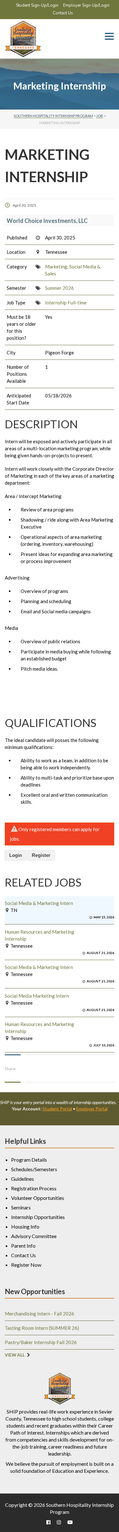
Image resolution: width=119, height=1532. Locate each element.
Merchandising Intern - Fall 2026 (39, 1313)
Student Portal (57, 1108)
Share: (10, 1068)
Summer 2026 (59, 288)
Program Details (29, 1160)
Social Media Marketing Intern (37, 996)
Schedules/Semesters (34, 1169)
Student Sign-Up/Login (37, 5)
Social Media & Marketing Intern (39, 903)
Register (41, 855)
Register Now (26, 1265)
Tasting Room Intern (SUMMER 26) (42, 1328)
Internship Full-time (66, 302)
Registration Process (33, 1188)
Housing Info (25, 1226)
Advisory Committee (33, 1236)
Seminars (21, 1207)
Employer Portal (92, 1108)
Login (15, 855)
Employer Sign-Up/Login (86, 5)
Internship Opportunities (38, 1217)
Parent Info (23, 1246)
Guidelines (22, 1179)
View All (15, 1354)
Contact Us (63, 13)
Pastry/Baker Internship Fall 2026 (41, 1342)
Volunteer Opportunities (37, 1198)
